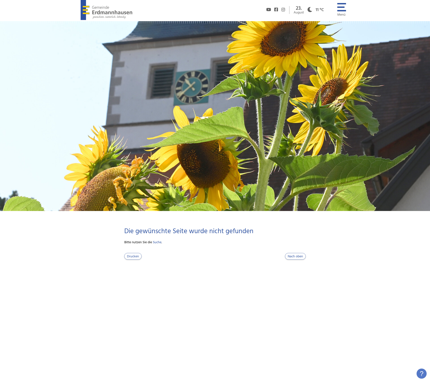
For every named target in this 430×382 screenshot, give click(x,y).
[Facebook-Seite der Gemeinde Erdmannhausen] (276, 10)
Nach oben (295, 256)
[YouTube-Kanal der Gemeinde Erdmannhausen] (268, 10)
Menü (341, 14)
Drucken (133, 256)
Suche (157, 242)
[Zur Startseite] (106, 19)
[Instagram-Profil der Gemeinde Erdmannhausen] (283, 10)
